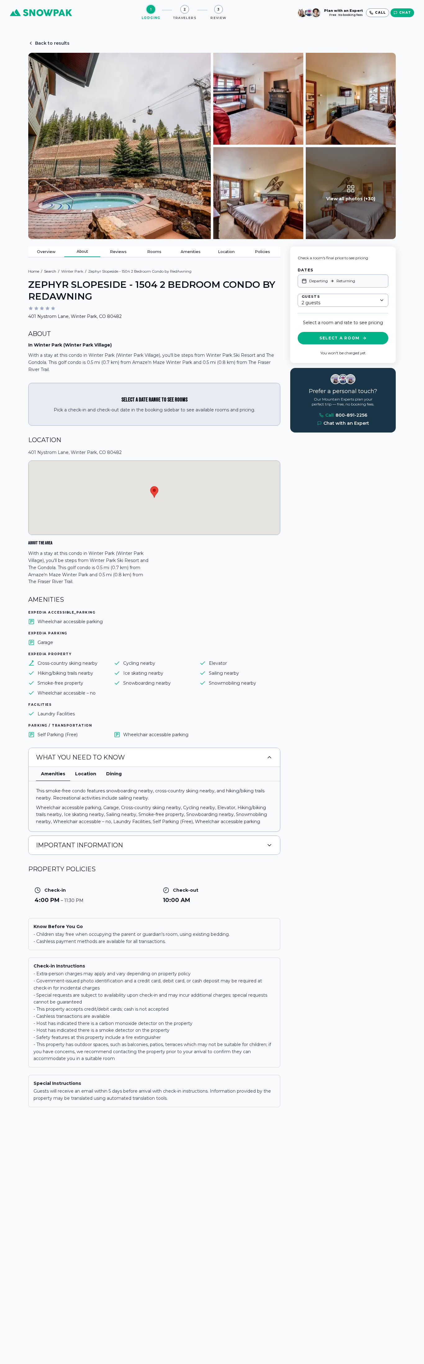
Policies (262, 251)
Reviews (118, 251)
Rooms (154, 251)
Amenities (190, 251)
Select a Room (339, 338)
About (82, 251)
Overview (46, 251)
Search (50, 271)
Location (226, 251)
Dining (114, 774)
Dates (305, 270)
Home (33, 271)
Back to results (52, 43)
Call (346, 415)
